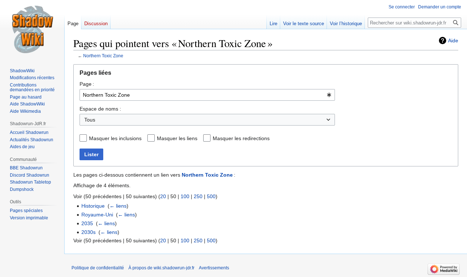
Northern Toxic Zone (103, 55)
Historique (93, 206)
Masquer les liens (177, 138)
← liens (118, 206)
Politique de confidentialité (98, 267)
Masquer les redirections (241, 138)
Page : (87, 84)
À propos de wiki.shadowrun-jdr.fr (161, 267)
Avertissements (214, 267)
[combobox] (207, 95)
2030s (88, 232)
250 (198, 196)
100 (185, 196)
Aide (453, 40)
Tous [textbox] (89, 120)
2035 (87, 223)
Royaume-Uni (97, 215)
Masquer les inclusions (115, 138)
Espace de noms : (100, 109)
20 (163, 196)
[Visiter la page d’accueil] (32, 29)
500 (211, 196)
